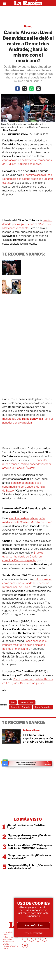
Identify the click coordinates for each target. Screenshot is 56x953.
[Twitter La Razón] (24, 88)
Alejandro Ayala (17, 134)
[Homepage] (28, 3)
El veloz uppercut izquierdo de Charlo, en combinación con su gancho (22, 556)
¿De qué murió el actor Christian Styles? (26, 827)
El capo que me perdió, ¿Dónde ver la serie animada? (29, 857)
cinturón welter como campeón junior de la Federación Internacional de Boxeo (27, 583)
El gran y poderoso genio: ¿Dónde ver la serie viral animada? (29, 837)
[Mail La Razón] (38, 88)
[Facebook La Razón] (17, 88)
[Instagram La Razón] (38, 939)
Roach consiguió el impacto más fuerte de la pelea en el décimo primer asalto (24, 644)
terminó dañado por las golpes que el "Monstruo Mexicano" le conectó (27, 224)
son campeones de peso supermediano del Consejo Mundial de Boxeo (23, 486)
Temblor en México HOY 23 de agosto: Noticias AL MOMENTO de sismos (30, 847)
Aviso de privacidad (33, 933)
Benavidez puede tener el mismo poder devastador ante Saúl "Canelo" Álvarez (26, 464)
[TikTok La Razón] (44, 939)
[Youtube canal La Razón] (25, 945)
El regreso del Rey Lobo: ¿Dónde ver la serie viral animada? (30, 867)
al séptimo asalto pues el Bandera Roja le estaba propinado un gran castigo (27, 178)
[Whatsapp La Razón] (31, 88)
